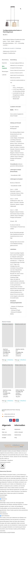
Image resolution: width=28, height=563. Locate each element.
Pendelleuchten (11, 53)
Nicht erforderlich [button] (4, 513)
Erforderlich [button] (2, 497)
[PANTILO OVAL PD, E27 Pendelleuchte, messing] (7, 376)
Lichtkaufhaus (10, 359)
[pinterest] (14, 420)
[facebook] (10, 420)
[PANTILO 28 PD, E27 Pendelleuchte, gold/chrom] (20, 335)
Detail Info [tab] (4, 63)
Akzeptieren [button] (10, 460)
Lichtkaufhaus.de (16, 445)
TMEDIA (21, 446)
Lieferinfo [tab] (4, 74)
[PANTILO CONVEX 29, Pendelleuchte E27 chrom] (7, 335)
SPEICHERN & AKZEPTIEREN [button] (7, 532)
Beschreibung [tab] (5, 59)
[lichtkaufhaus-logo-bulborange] (11, 409)
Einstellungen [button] (3, 460)
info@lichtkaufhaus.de (9, 416)
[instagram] (17, 420)
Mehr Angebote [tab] (4, 67)
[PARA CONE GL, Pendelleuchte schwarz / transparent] (20, 376)
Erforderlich (4, 498)
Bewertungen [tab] (5, 71)
